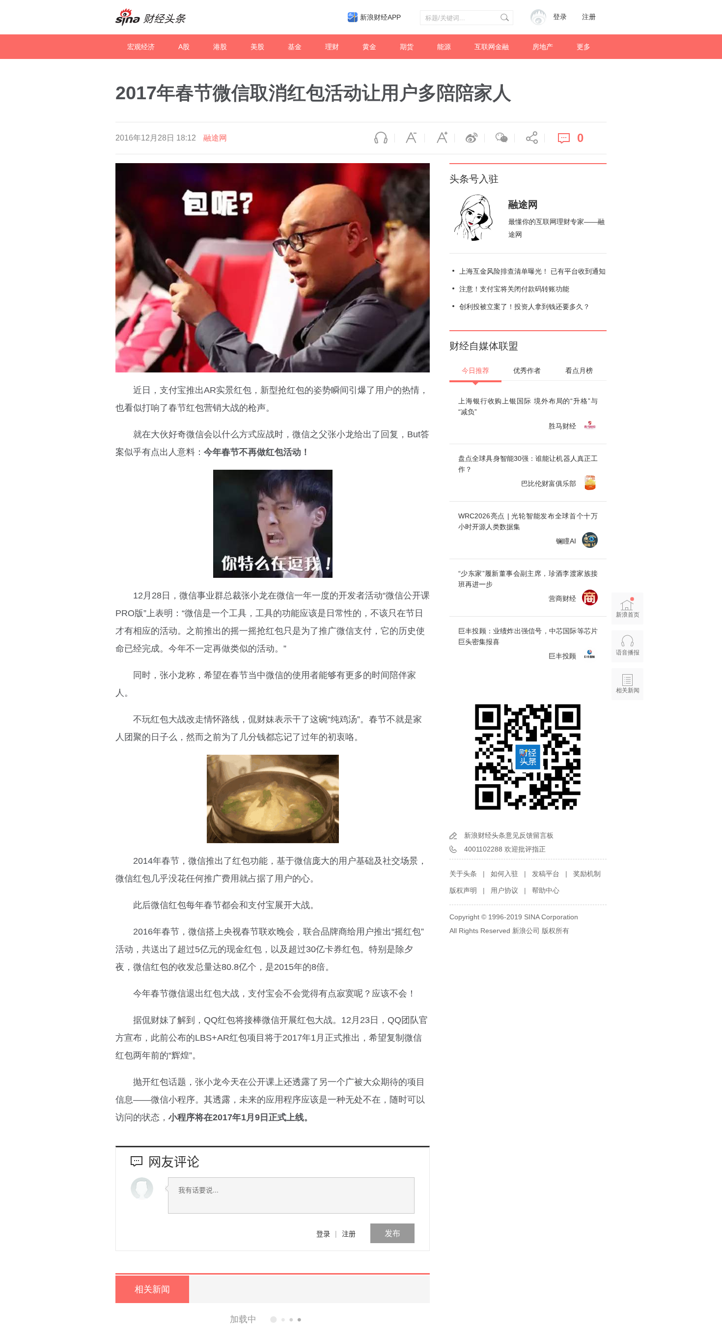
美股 (257, 47)
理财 (332, 47)
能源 (444, 47)
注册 (589, 17)
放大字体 (439, 138)
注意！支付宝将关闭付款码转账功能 (514, 289)
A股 (184, 47)
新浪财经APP (380, 17)
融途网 (215, 138)
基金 (295, 47)
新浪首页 (627, 614)
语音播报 (379, 138)
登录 (323, 1233)
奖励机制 (587, 874)
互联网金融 (491, 47)
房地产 (542, 47)
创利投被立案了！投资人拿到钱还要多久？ (524, 307)
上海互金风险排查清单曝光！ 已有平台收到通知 (532, 271)
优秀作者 (527, 370)
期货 (407, 47)
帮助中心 (545, 890)
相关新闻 (152, 1289)
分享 (529, 138)
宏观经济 (141, 47)
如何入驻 (504, 874)
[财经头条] (150, 17)
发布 (392, 1233)
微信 (499, 138)
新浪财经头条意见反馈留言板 (509, 835)
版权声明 (463, 890)
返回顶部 (627, 728)
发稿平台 (545, 874)
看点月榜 (579, 370)
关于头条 (463, 874)
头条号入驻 (474, 178)
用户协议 (504, 890)
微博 (469, 138)
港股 (220, 47)
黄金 (369, 47)
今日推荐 (475, 370)
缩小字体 (409, 138)
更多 (583, 47)
